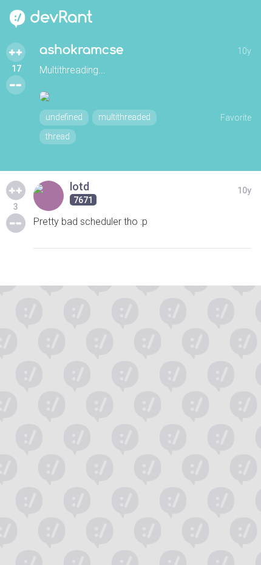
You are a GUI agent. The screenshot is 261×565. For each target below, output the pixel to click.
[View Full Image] (145, 96)
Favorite (235, 117)
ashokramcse (81, 50)
